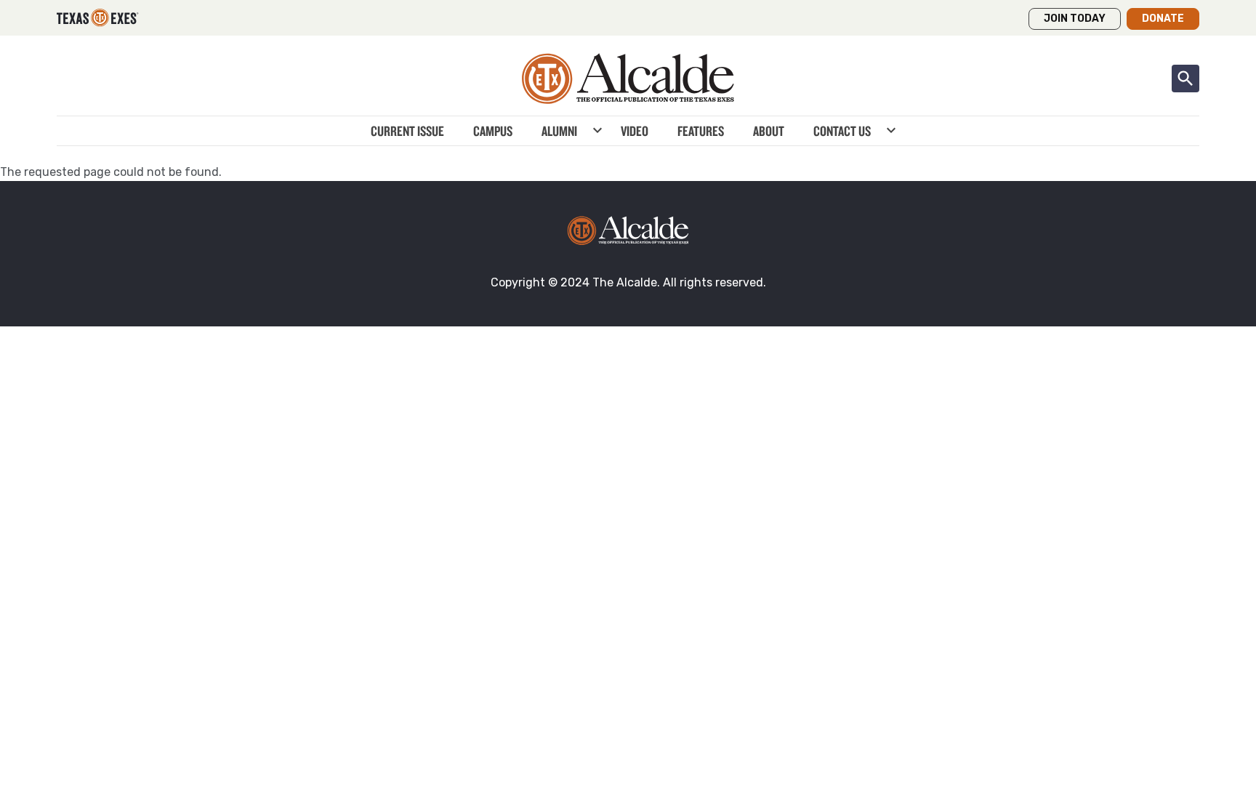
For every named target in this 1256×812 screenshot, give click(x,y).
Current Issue (407, 131)
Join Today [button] (1075, 18)
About (768, 131)
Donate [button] (1163, 18)
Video (634, 131)
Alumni (559, 131)
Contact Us (842, 131)
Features (700, 131)
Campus (492, 131)
